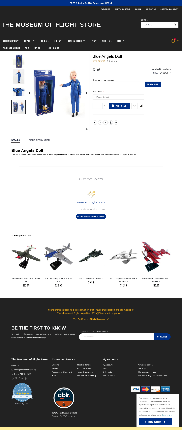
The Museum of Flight (147, 372)
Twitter (100, 122)
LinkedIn (105, 122)
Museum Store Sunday (86, 375)
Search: (144, 20)
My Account (107, 365)
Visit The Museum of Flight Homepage (89, 319)
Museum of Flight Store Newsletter (152, 375)
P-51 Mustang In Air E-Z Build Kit (58, 280)
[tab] (17, 140)
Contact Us (151, 9)
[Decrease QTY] (95, 106)
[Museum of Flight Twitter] (22, 378)
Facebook (95, 122)
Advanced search (145, 365)
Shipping (55, 365)
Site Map (142, 368)
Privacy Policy (109, 375)
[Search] (175, 25)
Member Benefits (84, 365)
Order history (108, 372)
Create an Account (169, 9)
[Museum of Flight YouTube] (25, 378)
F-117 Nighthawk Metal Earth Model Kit (123, 280)
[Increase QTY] (105, 106)
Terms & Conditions (85, 372)
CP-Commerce (69, 416)
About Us (15, 365)
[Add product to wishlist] (134, 106)
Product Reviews (84, 368)
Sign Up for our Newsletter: (95, 332)
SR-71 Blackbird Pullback (91, 278)
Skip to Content (122, 9)
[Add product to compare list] (141, 106)
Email (116, 122)
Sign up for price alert (103, 80)
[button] (10, 41)
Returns (55, 368)
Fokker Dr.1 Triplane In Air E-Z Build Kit (156, 280)
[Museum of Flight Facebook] (19, 378)
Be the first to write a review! (91, 216)
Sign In (138, 9)
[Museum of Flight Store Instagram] (12, 378)
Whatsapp (110, 122)
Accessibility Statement (62, 372)
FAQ (54, 375)
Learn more (166, 415)
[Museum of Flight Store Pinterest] (16, 378)
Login (105, 368)
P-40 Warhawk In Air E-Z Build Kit (26, 280)
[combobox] (159, 25)
